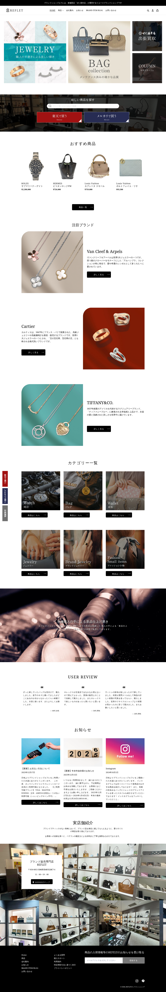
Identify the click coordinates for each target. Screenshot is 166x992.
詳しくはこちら (40, 802)
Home (24, 955)
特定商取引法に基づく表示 (65, 965)
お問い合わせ (26, 971)
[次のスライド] (88, 659)
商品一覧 (83, 207)
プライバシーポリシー (63, 968)
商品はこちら (38, 515)
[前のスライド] (77, 659)
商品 (23, 958)
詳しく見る (99, 274)
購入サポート (59, 958)
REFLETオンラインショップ (135, 987)
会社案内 (25, 961)
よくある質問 (59, 955)
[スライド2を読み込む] (84, 659)
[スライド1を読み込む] (82, 659)
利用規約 (57, 961)
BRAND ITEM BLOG (29, 968)
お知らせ (25, 965)
